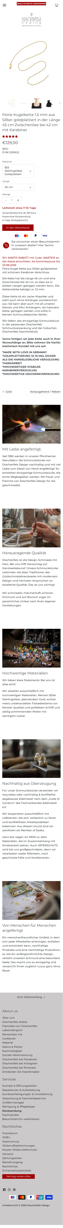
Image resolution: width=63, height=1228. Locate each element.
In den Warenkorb (18, 227)
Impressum (10, 1133)
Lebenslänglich (12, 1030)
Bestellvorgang (12, 1162)
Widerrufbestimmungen (18, 1145)
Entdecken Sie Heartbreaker (21, 1071)
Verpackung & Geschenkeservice (24, 1098)
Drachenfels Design (38, 1205)
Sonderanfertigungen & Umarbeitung (27, 1094)
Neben (56, 391)
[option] (12, 103)
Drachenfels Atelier (14, 1021)
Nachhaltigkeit (12, 1050)
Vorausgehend (39, 391)
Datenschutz (10, 1141)
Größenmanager (13, 1102)
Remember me (12, 1034)
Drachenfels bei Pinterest (19, 1067)
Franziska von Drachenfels (19, 1026)
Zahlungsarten (12, 1158)
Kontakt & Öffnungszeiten (19, 1085)
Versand (7, 1154)
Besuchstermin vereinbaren (31, 4)
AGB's (6, 1137)
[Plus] (18, 200)
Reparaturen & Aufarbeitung (21, 1090)
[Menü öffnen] (4, 5)
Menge (6, 194)
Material (7, 161)
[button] (10, 136)
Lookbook (8, 1038)
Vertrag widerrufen (18, 1176)
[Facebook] (4, 1190)
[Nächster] (59, 103)
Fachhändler (10, 1114)
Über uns (8, 1017)
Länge (5, 181)
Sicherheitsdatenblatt (16, 1170)
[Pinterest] (14, 1190)
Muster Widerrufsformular (19, 1149)
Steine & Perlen (12, 1046)
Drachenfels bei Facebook (19, 1059)
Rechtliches (10, 1166)
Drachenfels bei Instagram (19, 1063)
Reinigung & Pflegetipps (18, 1106)
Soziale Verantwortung (17, 1055)
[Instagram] (9, 1190)
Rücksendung (12, 1110)
